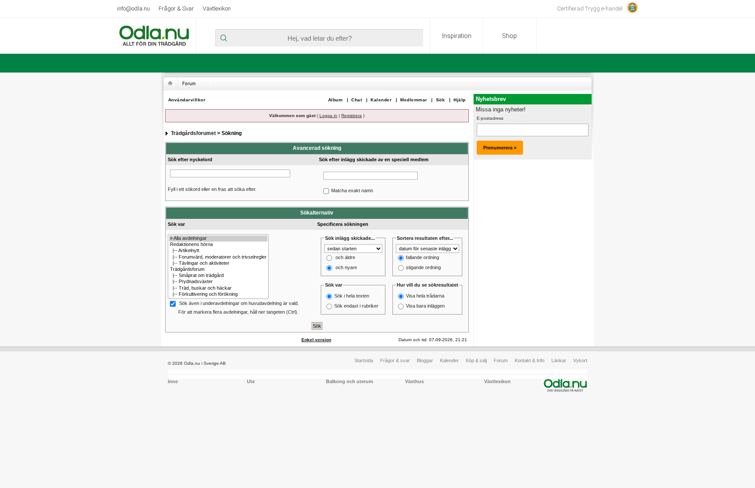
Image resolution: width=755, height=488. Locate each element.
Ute (251, 381)
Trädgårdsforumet (193, 133)
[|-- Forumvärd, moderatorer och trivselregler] (218, 257)
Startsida (363, 360)
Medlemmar (413, 99)
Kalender (381, 99)
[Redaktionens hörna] (218, 245)
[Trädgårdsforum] (218, 269)
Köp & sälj (476, 360)
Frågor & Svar (176, 8)
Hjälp (460, 99)
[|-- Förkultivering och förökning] (218, 294)
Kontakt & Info (529, 360)
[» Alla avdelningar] (218, 238)
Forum (501, 360)
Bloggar (425, 360)
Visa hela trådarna (425, 295)
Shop (509, 35)
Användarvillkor (187, 99)
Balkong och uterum (349, 381)
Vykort (580, 360)
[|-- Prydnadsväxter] (218, 282)
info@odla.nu (133, 8)
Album (335, 99)
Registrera (351, 115)
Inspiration (456, 35)
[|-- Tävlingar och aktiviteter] (218, 263)
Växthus (414, 381)
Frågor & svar (395, 360)
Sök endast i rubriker (356, 305)
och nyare (346, 267)
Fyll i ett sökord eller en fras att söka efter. (212, 189)
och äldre (345, 257)
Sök (440, 99)
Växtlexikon (217, 8)
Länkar (558, 360)
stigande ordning (423, 267)
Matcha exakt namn (352, 190)
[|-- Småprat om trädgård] (218, 276)
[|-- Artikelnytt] (218, 251)
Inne (173, 381)
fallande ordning (422, 257)
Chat (356, 99)
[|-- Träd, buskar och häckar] (218, 288)
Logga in (328, 115)
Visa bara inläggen (425, 305)
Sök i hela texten (351, 295)
